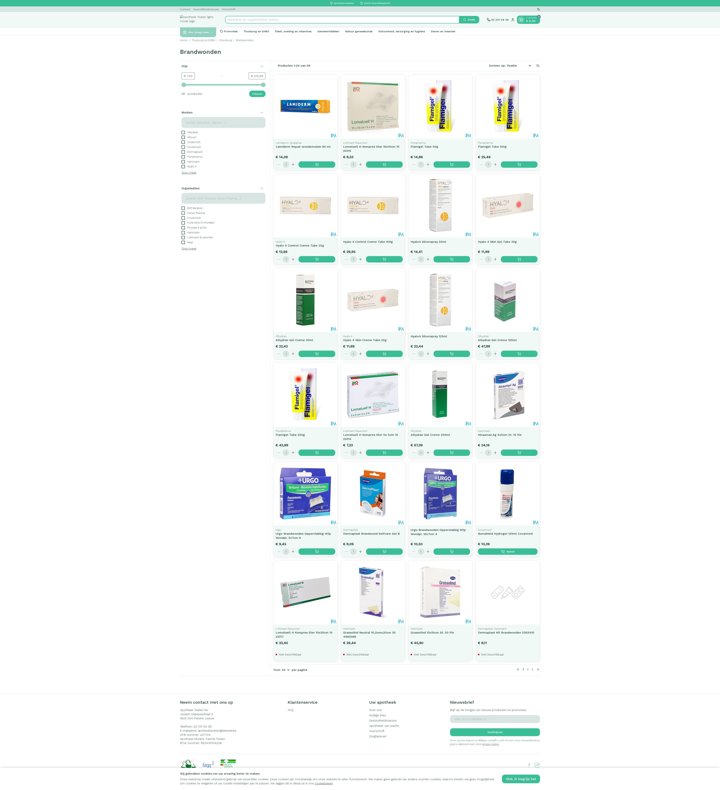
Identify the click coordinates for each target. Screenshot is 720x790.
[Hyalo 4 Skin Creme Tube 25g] (373, 300)
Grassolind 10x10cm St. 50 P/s (432, 632)
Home (184, 40)
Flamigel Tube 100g (492, 146)
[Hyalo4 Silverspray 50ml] (440, 205)
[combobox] (342, 19)
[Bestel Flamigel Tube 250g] (316, 452)
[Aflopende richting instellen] (538, 65)
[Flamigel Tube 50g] (440, 106)
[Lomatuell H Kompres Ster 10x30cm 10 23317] (305, 592)
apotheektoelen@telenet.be (217, 730)
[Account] (513, 20)
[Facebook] (529, 765)
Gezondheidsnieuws (206, 9)
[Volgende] (537, 669)
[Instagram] (537, 765)
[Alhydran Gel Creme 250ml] (440, 395)
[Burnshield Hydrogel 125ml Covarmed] (508, 494)
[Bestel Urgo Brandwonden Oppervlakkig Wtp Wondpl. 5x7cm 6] (316, 551)
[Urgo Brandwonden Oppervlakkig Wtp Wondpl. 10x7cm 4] (440, 494)
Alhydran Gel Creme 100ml (497, 340)
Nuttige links (377, 715)
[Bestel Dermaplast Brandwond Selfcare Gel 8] (384, 551)
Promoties (231, 31)
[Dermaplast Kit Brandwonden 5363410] (508, 592)
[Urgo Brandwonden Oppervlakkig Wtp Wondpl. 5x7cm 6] (305, 494)
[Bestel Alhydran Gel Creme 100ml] (519, 354)
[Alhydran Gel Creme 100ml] (508, 300)
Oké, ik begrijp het (521, 779)
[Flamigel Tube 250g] (305, 395)
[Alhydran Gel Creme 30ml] (305, 300)
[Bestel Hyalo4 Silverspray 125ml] (452, 354)
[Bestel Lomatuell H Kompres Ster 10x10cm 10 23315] (384, 164)
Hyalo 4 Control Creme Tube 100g (368, 242)
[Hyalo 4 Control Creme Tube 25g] (305, 205)
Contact (185, 9)
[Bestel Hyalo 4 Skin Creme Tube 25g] (384, 354)
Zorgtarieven (377, 736)
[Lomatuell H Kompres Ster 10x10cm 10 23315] (373, 106)
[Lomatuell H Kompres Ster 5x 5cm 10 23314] (373, 395)
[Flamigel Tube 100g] (508, 106)
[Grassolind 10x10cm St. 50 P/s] (440, 592)
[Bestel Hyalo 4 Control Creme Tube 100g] (384, 259)
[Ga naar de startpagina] (199, 19)
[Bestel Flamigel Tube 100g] (519, 164)
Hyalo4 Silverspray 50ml (428, 242)
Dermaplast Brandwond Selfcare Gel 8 (371, 533)
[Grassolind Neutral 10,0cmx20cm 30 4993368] (373, 592)
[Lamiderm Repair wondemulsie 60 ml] (305, 106)
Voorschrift (229, 9)
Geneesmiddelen (328, 31)
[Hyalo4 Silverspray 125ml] (440, 300)
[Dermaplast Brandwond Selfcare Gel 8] (373, 494)
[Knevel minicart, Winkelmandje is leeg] (521, 19)
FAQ (290, 710)
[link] (518, 669)
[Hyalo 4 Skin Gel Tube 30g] (508, 205)
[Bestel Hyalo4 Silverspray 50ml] (452, 259)
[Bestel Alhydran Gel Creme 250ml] (452, 452)
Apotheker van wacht (384, 726)
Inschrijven (495, 732)
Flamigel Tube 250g (290, 435)
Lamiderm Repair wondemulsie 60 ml (303, 146)
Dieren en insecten (443, 31)
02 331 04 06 (203, 726)
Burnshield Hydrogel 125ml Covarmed (505, 533)
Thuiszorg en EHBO (256, 31)
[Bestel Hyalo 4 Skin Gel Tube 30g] (519, 259)
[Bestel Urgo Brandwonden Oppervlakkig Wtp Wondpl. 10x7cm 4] (452, 551)
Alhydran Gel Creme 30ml (294, 340)
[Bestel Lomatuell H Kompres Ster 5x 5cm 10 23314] (384, 452)
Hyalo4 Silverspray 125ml (429, 336)
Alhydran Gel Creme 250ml (430, 435)
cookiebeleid (323, 783)
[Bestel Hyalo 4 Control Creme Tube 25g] (316, 259)
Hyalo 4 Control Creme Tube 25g (300, 245)
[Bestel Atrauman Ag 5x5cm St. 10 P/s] (519, 452)
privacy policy (490, 744)
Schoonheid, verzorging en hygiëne (401, 31)
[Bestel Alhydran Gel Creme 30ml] (316, 354)
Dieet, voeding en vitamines (293, 31)
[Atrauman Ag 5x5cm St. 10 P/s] (508, 395)
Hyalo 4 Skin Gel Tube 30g (497, 242)
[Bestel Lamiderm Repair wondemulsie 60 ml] (316, 164)
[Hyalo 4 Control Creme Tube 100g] (373, 205)
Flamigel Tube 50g (424, 146)
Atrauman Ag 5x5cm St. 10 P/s (499, 435)
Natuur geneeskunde (358, 31)
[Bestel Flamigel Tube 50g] (452, 164)
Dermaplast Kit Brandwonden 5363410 (506, 632)
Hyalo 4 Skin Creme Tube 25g (365, 340)
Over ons (375, 710)
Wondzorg (225, 40)
